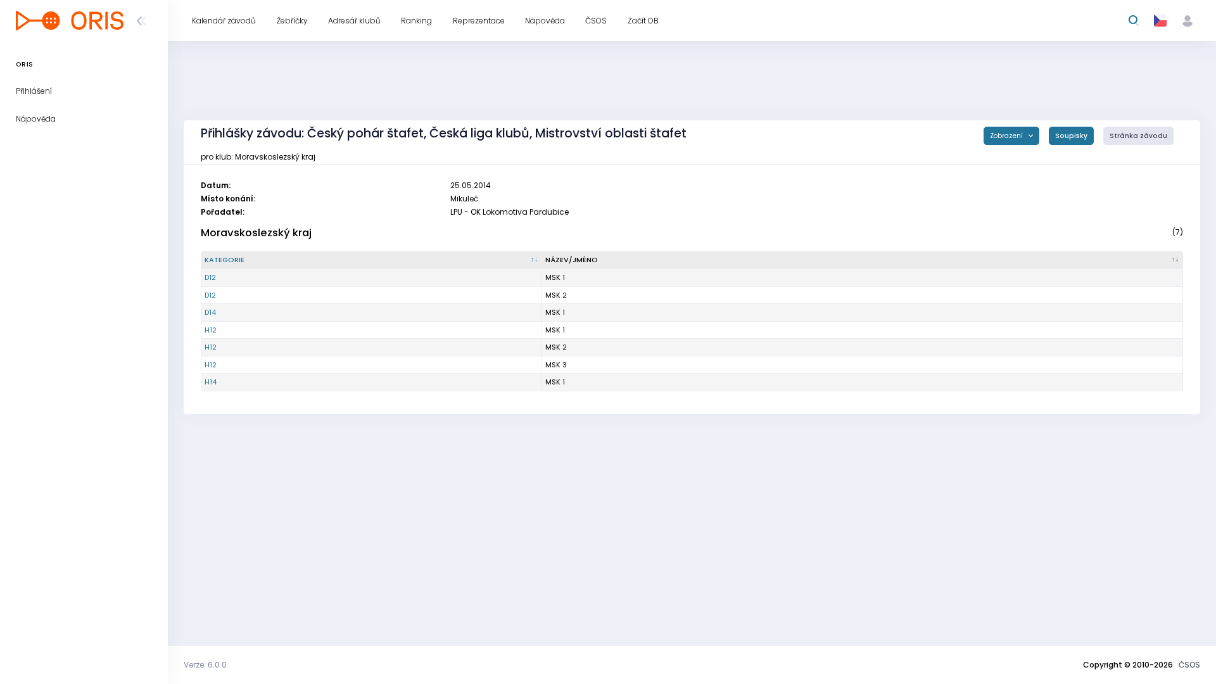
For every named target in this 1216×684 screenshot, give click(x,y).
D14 (210, 312)
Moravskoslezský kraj (256, 232)
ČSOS (1189, 664)
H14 (211, 382)
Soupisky (1071, 136)
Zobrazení (1007, 136)
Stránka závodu (1138, 136)
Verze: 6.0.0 (205, 664)
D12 (210, 277)
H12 (211, 330)
